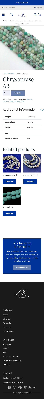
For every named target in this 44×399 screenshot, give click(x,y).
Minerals (6, 319)
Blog (4, 352)
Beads (11, 73)
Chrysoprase (8, 101)
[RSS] (30, 387)
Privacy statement (10, 356)
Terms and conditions (12, 361)
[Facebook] (9, 387)
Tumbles (6, 327)
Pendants (7, 323)
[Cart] (39, 14)
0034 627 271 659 (16, 378)
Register (17, 93)
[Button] (35, 14)
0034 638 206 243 (15, 382)
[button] (38, 8)
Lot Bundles (8, 331)
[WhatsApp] (35, 387)
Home (5, 73)
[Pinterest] (20, 387)
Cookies (6, 365)
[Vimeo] (25, 387)
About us (7, 344)
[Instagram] (14, 388)
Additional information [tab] (20, 109)
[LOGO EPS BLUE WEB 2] (22, 14)
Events (5, 348)
